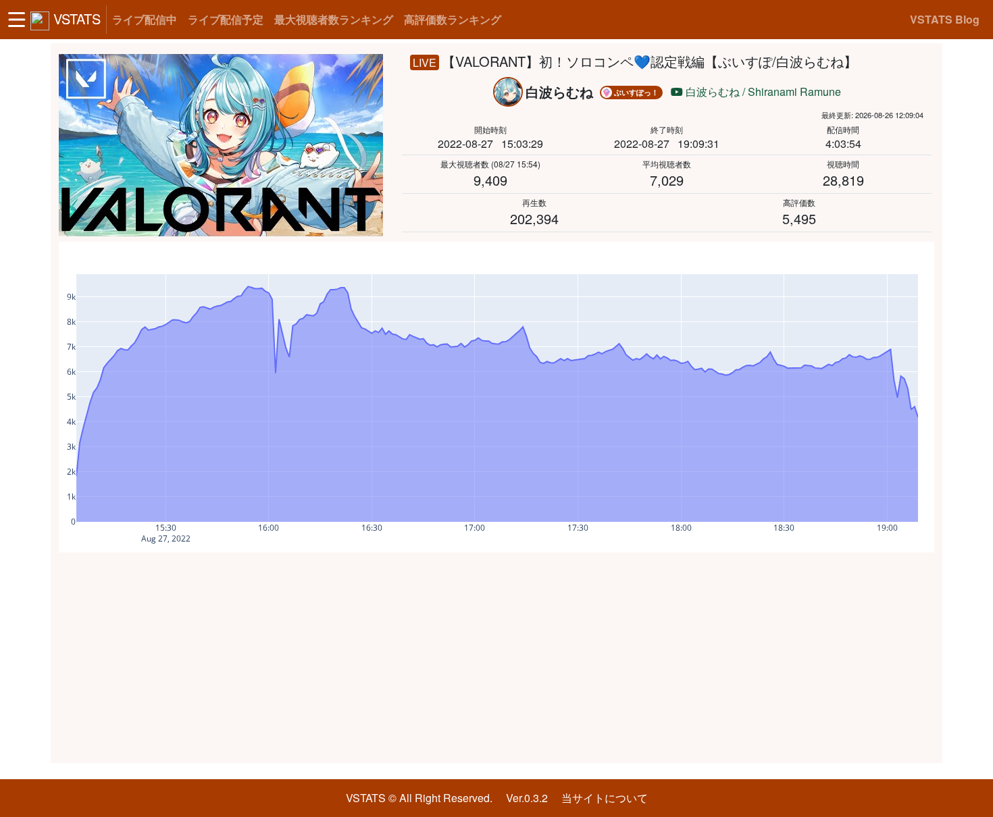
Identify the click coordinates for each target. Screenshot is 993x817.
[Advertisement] (496, 657)
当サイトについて (604, 798)
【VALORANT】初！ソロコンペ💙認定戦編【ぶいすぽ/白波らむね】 (649, 61)
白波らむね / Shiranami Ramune (762, 91)
